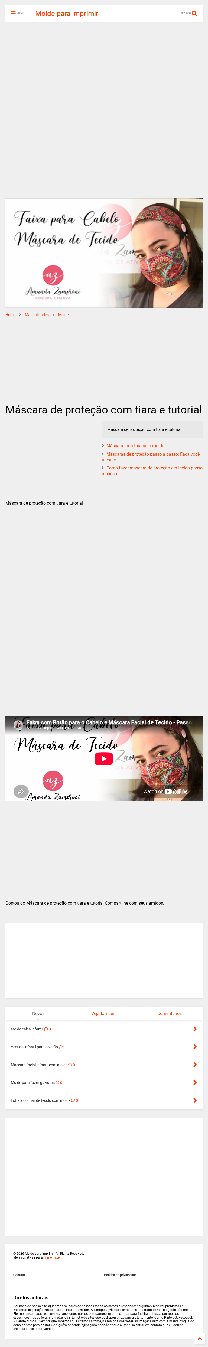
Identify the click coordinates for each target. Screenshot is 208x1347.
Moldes (64, 315)
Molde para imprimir (66, 13)
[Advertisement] (104, 68)
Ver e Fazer (52, 1257)
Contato (19, 1275)
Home (10, 315)
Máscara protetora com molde (135, 445)
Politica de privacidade (120, 1275)
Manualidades (37, 315)
